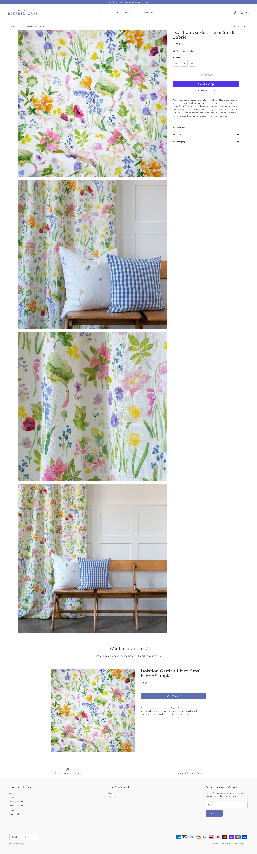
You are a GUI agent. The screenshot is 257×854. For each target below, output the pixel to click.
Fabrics (16, 26)
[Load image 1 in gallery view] (93, 710)
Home (10, 26)
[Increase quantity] (192, 63)
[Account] (235, 12)
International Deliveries (18, 805)
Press (110, 793)
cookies (216, 843)
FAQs (11, 809)
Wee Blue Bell (15, 814)
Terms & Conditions (241, 843)
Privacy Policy (226, 843)
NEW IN (103, 12)
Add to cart (206, 75)
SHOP (115, 12)
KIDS (137, 12)
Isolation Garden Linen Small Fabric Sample (171, 673)
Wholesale (112, 797)
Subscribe (214, 813)
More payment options (206, 90)
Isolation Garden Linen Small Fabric (34, 26)
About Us (13, 793)
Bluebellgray (20, 844)
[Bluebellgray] (22, 12)
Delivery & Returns (17, 801)
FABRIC (126, 12)
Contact (12, 797)
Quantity (177, 57)
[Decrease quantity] (176, 63)
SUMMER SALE (150, 12)
